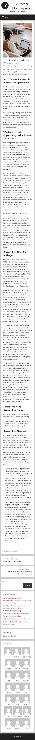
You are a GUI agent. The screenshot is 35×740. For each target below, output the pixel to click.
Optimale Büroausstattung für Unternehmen (17, 619)
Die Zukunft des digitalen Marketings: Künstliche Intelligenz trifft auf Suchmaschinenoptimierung (14, 608)
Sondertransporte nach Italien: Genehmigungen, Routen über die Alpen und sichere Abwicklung (17, 600)
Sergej (30, 66)
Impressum (17, 737)
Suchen (5, 582)
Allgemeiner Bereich (12, 551)
